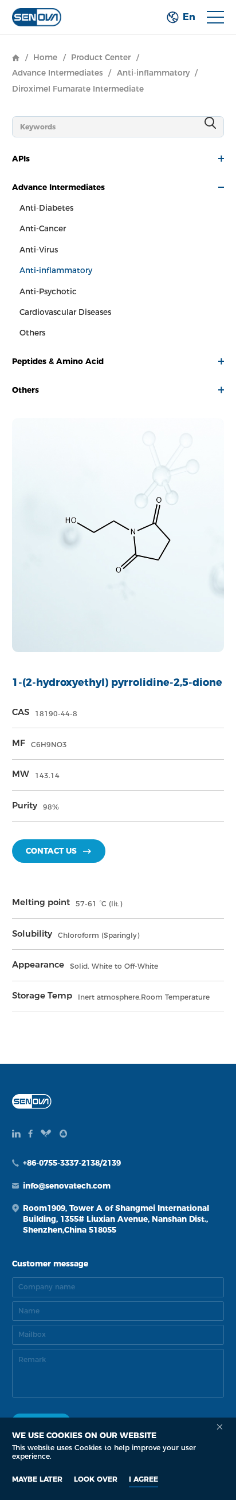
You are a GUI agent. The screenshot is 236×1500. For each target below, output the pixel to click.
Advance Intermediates (57, 72)
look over (95, 1479)
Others (32, 332)
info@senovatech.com (67, 1185)
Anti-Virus (38, 249)
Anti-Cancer (42, 228)
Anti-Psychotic (48, 291)
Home (45, 57)
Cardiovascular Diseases (65, 312)
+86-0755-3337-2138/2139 (72, 1162)
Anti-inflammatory (153, 72)
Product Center (101, 57)
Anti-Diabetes (46, 207)
